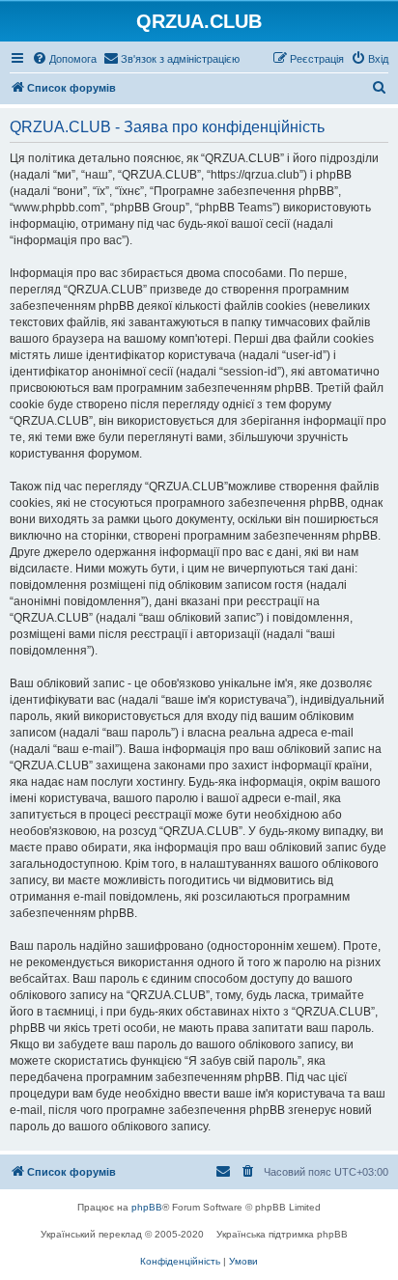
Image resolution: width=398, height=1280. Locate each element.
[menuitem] (64, 58)
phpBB (146, 1207)
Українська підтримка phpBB (282, 1234)
